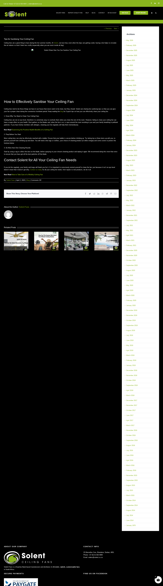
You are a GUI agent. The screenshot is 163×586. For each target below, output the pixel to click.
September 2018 (132, 385)
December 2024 (131, 95)
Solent (56, 43)
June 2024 (129, 120)
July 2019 (129, 335)
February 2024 (131, 140)
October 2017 (131, 410)
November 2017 (131, 405)
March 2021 (130, 240)
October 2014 (131, 500)
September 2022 (132, 190)
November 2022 (131, 185)
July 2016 (129, 450)
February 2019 (131, 360)
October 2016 (131, 435)
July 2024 (129, 115)
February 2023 (131, 175)
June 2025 (129, 70)
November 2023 (131, 155)
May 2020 (129, 285)
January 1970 (131, 525)
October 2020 (131, 260)
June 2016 (129, 455)
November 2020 (131, 255)
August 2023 (130, 160)
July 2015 (129, 490)
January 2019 (131, 365)
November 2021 (131, 215)
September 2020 (132, 265)
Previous (109, 28)
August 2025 (130, 60)
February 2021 (131, 245)
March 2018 (130, 395)
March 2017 (130, 425)
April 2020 (129, 290)
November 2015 (131, 475)
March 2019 (130, 355)
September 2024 (132, 105)
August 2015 (130, 485)
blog (61, 111)
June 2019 (129, 340)
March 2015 (130, 495)
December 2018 (131, 370)
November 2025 (131, 55)
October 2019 (131, 320)
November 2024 (131, 100)
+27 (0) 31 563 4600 (96, 555)
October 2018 (131, 380)
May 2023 (129, 165)
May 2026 (129, 40)
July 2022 (129, 195)
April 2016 (129, 460)
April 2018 (129, 390)
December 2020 (131, 250)
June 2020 (129, 280)
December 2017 (131, 400)
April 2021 (129, 235)
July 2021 (129, 225)
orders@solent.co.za (35, 4)
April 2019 (129, 350)
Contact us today (36, 170)
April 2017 (129, 420)
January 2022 (131, 210)
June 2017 (129, 415)
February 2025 (131, 85)
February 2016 (131, 470)
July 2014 (129, 515)
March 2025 (130, 80)
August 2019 (130, 330)
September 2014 (132, 505)
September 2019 (132, 325)
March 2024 (130, 135)
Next (115, 28)
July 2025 (129, 65)
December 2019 (131, 310)
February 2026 (131, 45)
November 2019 (131, 315)
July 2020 (129, 275)
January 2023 (131, 180)
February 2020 (131, 300)
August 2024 (130, 110)
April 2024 (129, 130)
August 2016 (130, 445)
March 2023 (130, 170)
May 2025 (129, 75)
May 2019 (129, 345)
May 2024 (129, 125)
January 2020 (131, 305)
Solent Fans (10, 180)
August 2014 (130, 510)
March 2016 (130, 465)
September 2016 (132, 440)
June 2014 (129, 520)
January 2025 (131, 90)
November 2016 (131, 430)
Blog (28, 180)
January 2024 (131, 145)
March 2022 (130, 205)
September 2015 (132, 480)
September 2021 (132, 220)
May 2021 (129, 230)
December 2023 (131, 150)
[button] (155, 12)
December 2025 (131, 50)
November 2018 (131, 375)
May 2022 (129, 200)
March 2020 (130, 295)
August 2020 (130, 270)
